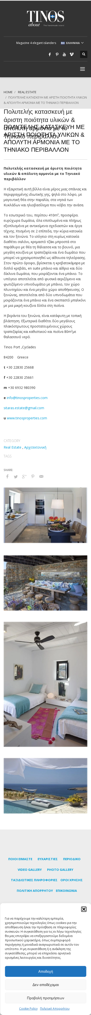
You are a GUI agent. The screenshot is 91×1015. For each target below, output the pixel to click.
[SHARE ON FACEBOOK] (7, 476)
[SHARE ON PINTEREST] (32, 476)
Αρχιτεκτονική (35, 447)
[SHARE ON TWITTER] (15, 476)
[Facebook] (49, 54)
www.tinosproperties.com (27, 418)
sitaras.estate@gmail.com (24, 408)
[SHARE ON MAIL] (41, 476)
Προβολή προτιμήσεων (45, 998)
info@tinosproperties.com (27, 397)
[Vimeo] (71, 54)
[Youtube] (64, 54)
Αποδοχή (45, 971)
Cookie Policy (28, 1009)
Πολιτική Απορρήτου (55, 1009)
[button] (83, 909)
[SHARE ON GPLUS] (24, 476)
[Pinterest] (57, 54)
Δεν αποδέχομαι (46, 985)
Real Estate (12, 447)
